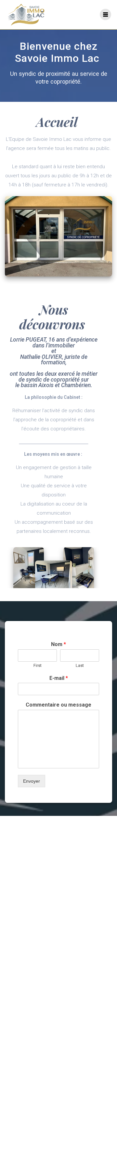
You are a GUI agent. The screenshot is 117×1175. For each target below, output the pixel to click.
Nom (58, 644)
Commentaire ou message (58, 705)
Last (80, 665)
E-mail (58, 678)
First (37, 665)
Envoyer (31, 781)
